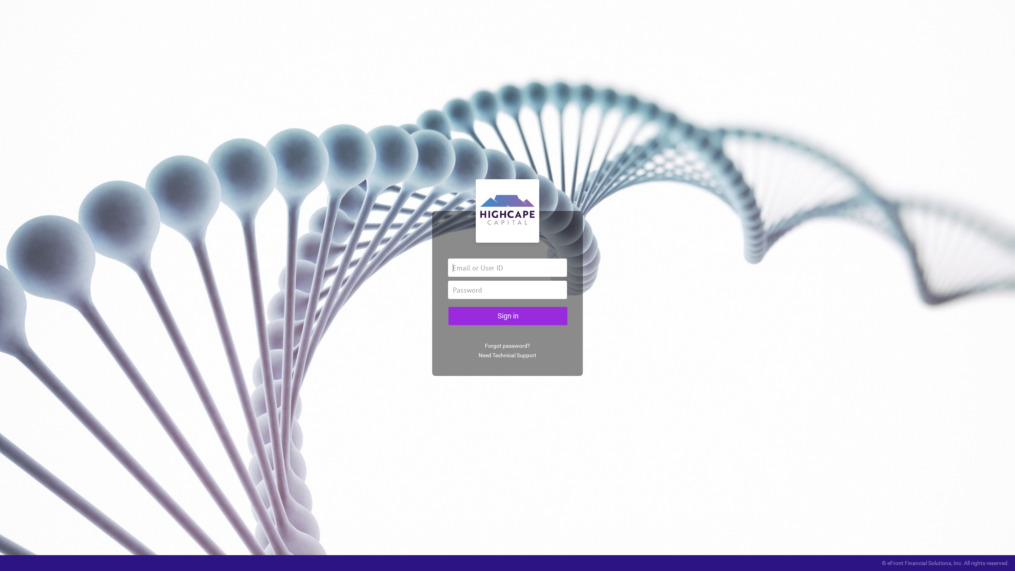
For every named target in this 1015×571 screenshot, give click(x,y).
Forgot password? (507, 346)
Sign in (508, 316)
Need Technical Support (507, 355)
